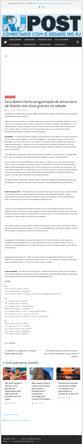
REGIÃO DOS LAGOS (45, 40)
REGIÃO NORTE (29, 40)
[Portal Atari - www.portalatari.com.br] (16, 420)
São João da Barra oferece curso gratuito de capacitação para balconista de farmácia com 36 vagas (13, 391)
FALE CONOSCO (60, 44)
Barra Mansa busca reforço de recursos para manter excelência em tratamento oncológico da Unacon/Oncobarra (41, 391)
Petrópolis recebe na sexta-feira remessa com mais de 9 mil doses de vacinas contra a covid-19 (61, 354)
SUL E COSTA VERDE (62, 40)
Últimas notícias (10, 97)
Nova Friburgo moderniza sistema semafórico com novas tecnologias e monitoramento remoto (52, 4)
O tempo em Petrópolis (10, 415)
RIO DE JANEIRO (14, 44)
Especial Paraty (45, 44)
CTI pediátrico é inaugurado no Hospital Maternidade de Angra (20, 352)
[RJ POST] (5, 42)
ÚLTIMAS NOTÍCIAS (29, 44)
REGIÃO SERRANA (15, 40)
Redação (25, 110)
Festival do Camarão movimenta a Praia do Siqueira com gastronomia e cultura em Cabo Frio (68, 388)
